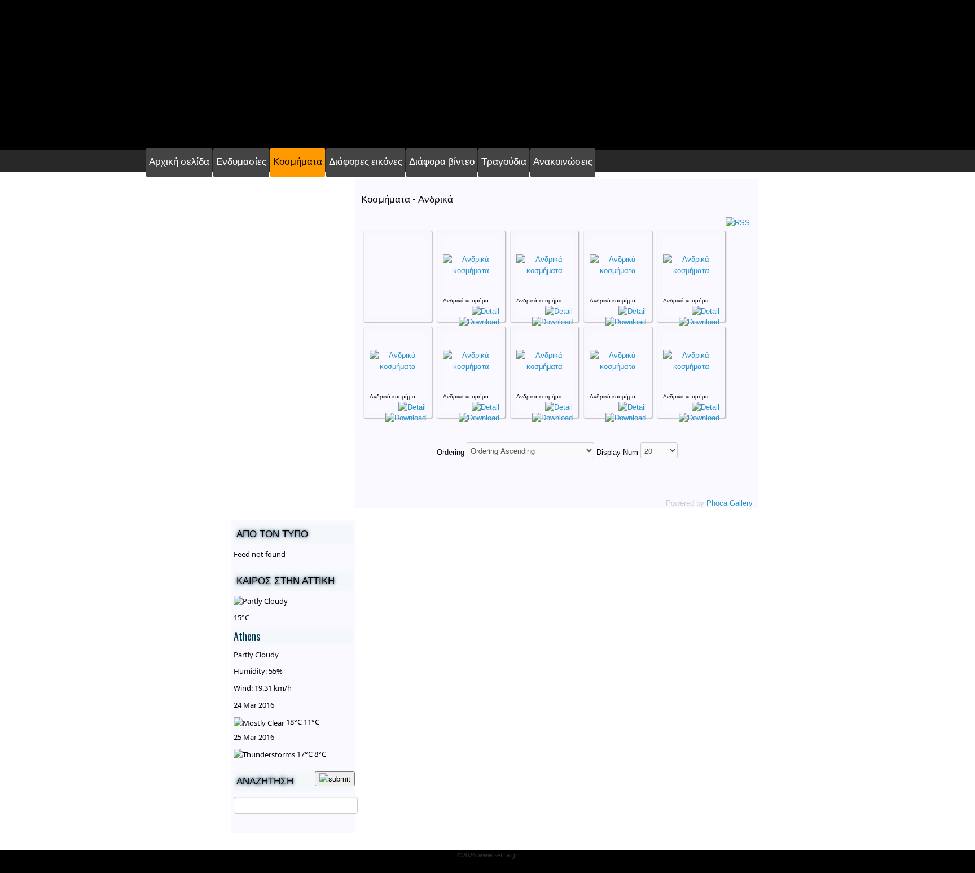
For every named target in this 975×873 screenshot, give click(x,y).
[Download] (479, 321)
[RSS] (738, 222)
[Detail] (485, 310)
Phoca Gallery (729, 503)
